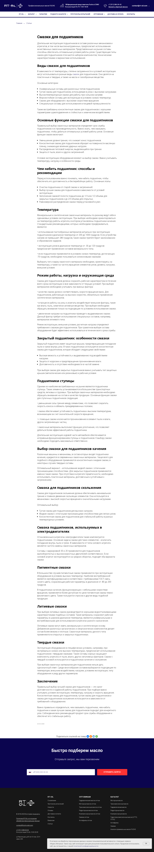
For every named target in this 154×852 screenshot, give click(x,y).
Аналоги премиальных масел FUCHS (123, 829)
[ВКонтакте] (88, 736)
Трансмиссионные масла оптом (90, 807)
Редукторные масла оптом (88, 810)
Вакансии (51, 820)
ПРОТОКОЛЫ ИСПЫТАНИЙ (80, 14)
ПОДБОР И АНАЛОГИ (58, 14)
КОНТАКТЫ (131, 14)
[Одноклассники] (90, 736)
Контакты (51, 817)
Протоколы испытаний (56, 804)
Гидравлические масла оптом (89, 800)
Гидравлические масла (118, 807)
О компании (52, 800)
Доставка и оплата (54, 814)
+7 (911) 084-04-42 (114, 4)
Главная (19, 23)
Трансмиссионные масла (119, 804)
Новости (51, 807)
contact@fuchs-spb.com (24, 825)
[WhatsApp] (96, 736)
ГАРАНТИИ (43, 14)
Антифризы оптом (85, 820)
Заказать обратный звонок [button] (118, 7)
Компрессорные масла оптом (89, 814)
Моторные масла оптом (87, 804)
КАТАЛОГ (31, 14)
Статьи (29, 23)
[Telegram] (93, 736)
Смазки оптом (84, 817)
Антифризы (114, 823)
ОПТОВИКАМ (99, 14)
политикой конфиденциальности (86, 846)
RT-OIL (21, 14)
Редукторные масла (117, 810)
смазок (76, 74)
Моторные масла (117, 800)
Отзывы (50, 810)
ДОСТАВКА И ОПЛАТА (115, 14)
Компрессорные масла (119, 814)
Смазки (113, 826)
